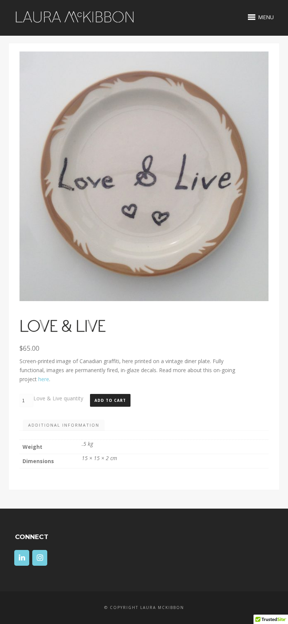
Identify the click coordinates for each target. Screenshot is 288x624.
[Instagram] (39, 558)
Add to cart (110, 400)
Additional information (63, 425)
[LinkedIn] (21, 558)
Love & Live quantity (58, 398)
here (43, 379)
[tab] (64, 425)
